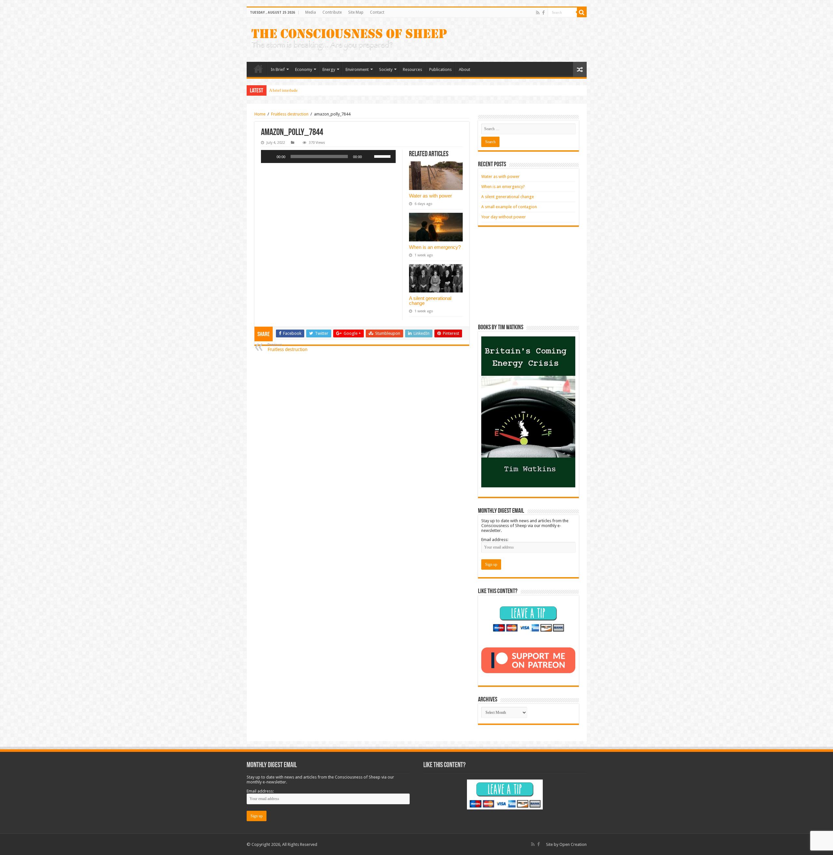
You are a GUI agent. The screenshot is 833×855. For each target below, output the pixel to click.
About (464, 69)
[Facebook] (543, 13)
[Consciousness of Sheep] (349, 39)
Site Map (355, 12)
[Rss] (537, 13)
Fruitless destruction (289, 114)
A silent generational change (430, 300)
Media (310, 12)
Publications (440, 69)
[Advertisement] (528, 275)
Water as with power (430, 195)
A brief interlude (283, 90)
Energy (328, 69)
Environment (357, 69)
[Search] (582, 12)
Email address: (494, 539)
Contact (377, 12)
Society (385, 69)
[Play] (269, 156)
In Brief (278, 69)
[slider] (383, 156)
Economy (303, 69)
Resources (412, 69)
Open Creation (573, 844)
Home (258, 68)
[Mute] (369, 156)
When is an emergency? (435, 247)
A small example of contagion (509, 206)
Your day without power (503, 216)
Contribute (332, 12)
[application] (328, 156)
